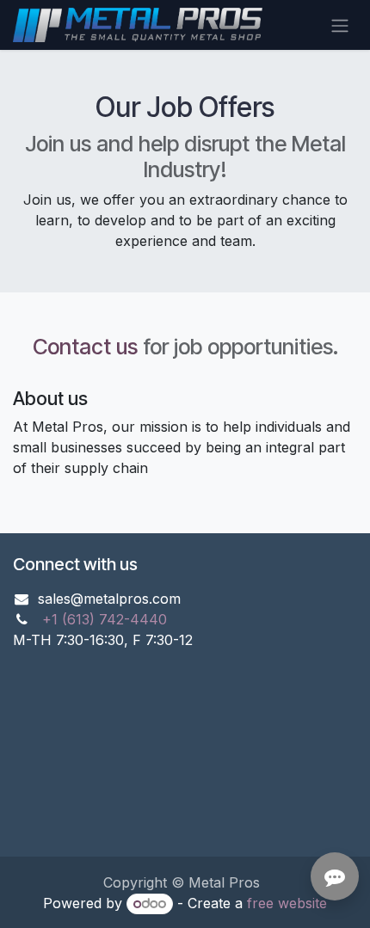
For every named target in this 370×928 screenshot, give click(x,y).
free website (287, 903)
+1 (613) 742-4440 (104, 619)
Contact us (85, 347)
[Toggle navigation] (340, 25)
